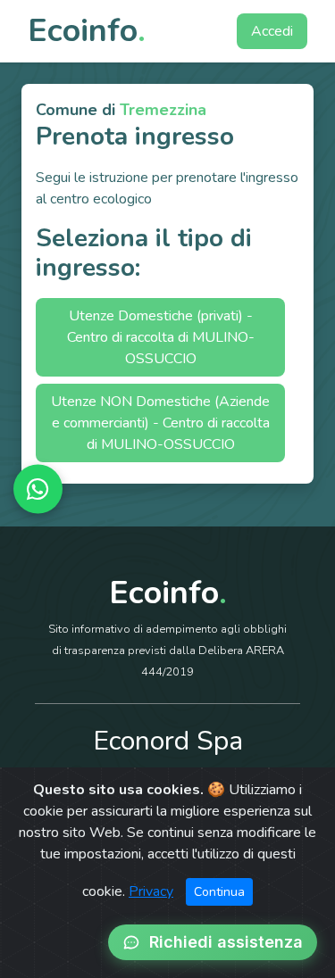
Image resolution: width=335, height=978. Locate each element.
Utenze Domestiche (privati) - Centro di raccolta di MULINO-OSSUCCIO (161, 337)
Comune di (121, 109)
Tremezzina (163, 109)
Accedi (272, 31)
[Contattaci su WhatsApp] (38, 489)
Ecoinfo (87, 31)
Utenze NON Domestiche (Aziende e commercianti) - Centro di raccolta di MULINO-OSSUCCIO (160, 423)
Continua (219, 891)
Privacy (151, 891)
